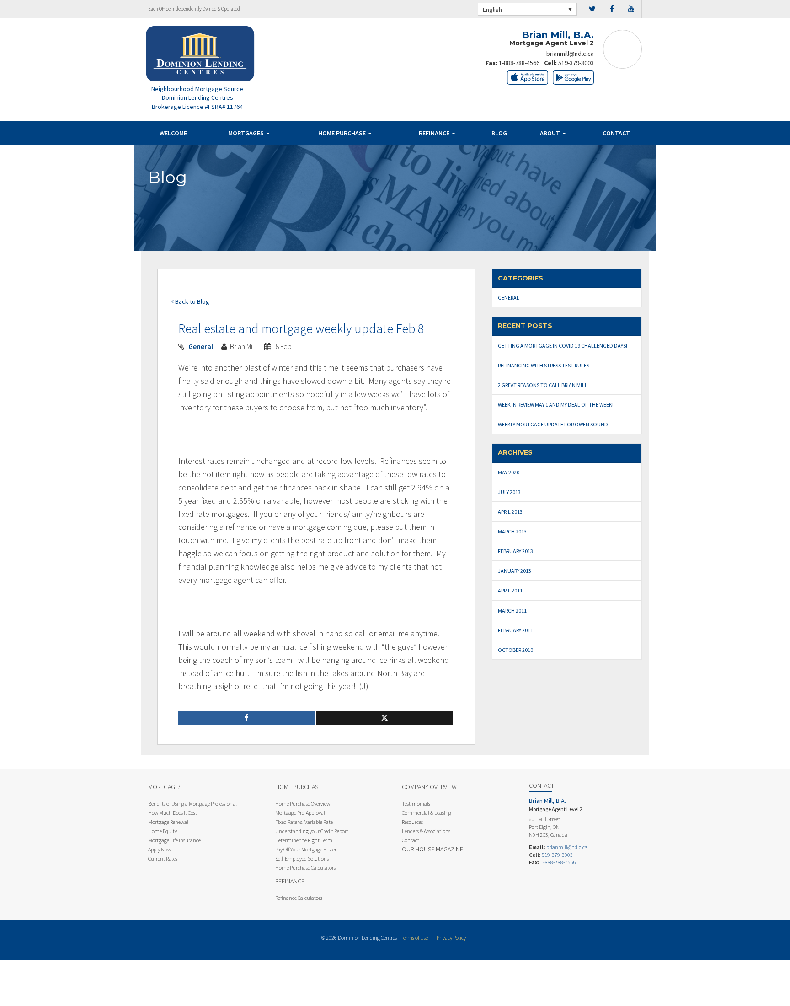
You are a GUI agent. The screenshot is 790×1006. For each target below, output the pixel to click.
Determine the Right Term (303, 840)
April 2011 (510, 590)
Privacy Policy (451, 937)
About (550, 133)
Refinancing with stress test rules (543, 365)
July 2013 (509, 492)
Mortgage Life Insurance (174, 840)
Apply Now (159, 849)
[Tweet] (384, 718)
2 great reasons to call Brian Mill (542, 385)
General (200, 346)
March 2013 (512, 531)
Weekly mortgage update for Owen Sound (553, 424)
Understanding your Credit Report (311, 831)
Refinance (435, 133)
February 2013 (515, 551)
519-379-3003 (576, 63)
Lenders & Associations (426, 831)
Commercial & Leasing (426, 812)
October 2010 (515, 649)
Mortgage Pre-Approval (300, 812)
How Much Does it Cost (172, 812)
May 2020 (508, 472)
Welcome (173, 133)
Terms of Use (414, 937)
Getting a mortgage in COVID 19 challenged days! (562, 345)
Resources (412, 821)
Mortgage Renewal (168, 821)
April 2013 (510, 511)
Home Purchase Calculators (305, 867)
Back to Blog (191, 301)
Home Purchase (342, 133)
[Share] (246, 718)
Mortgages (246, 133)
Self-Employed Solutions (302, 858)
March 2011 (512, 610)
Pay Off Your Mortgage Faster (305, 849)
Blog (499, 133)
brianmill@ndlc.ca (570, 53)
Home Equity (162, 831)
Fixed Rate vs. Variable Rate (304, 821)
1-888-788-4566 (519, 63)
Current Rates (162, 858)
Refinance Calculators (298, 897)
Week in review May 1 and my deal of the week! (556, 404)
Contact (616, 133)
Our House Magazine (432, 849)
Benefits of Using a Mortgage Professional (192, 803)
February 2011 (515, 630)
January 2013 (514, 570)
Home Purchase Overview (302, 803)
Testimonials (416, 803)
